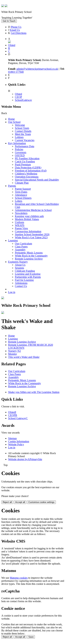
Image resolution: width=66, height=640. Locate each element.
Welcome (20, 125)
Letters (18, 201)
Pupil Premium (23, 164)
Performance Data (24, 146)
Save (31, 637)
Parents (12, 185)
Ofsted (18, 94)
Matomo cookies (19, 577)
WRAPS (19, 225)
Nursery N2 (14, 350)
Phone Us (16, 26)
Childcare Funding (25, 270)
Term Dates (21, 191)
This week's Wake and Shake (23, 357)
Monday (12, 353)
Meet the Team (23, 134)
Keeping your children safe (29, 216)
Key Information (17, 143)
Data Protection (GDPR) (28, 167)
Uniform (19, 222)
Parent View (21, 228)
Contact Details (23, 131)
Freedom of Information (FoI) (31, 170)
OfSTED (20, 155)
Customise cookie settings (41, 502)
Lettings (19, 137)
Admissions (21, 283)
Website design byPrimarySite (25, 459)
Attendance (21, 194)
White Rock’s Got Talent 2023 (31, 237)
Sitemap (12, 438)
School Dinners (23, 198)
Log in (11, 292)
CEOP (18, 97)
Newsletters (21, 213)
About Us (20, 264)
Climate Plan (22, 182)
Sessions (19, 267)
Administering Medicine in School (33, 210)
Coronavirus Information (28, 231)
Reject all (7, 502)
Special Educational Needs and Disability (37, 179)
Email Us (15, 30)
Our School (14, 122)
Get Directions (18, 33)
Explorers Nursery (18, 261)
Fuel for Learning (24, 280)
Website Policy (16, 444)
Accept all (20, 502)
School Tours (22, 128)
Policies (19, 149)
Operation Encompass (26, 176)
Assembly (20, 249)
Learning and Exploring (27, 273)
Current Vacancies (24, 140)
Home (11, 118)
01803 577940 (16, 71)
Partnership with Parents (28, 277)
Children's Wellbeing (26, 173)
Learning (13, 240)
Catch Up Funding (25, 161)
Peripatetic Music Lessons (29, 252)
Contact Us (21, 286)
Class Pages (21, 246)
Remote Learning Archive (29, 258)
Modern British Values (27, 219)
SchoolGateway (23, 100)
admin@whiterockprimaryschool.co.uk (37, 68)
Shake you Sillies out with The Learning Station (33, 392)
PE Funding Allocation (27, 158)
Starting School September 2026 (32, 234)
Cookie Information (18, 441)
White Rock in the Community (31, 255)
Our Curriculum (23, 243)
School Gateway (18, 418)
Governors (20, 152)
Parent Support (23, 188)
